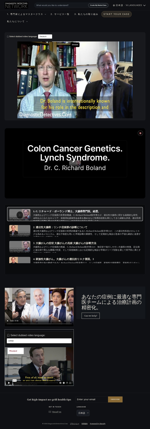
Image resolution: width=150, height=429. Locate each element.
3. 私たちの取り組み (86, 14)
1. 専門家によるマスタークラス (25, 14)
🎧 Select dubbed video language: (22, 36)
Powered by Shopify (97, 424)
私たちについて (16, 21)
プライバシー (74, 424)
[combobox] (71, 5)
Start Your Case (116, 14)
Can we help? (90, 315)
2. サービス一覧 (60, 14)
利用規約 (85, 424)
